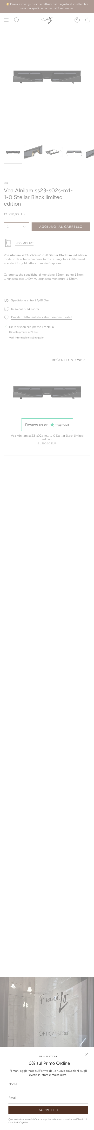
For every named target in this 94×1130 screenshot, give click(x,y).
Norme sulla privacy (64, 1119)
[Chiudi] (86, 1054)
